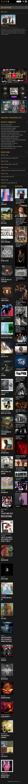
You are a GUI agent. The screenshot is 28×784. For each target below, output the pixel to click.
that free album (8, 29)
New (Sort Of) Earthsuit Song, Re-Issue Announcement (10, 126)
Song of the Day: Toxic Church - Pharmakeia (8, 128)
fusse (19, 781)
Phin (21, 29)
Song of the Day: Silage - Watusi (6, 124)
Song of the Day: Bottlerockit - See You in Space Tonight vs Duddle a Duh (13, 139)
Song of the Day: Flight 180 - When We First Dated (9, 138)
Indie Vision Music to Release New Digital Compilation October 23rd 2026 (13, 131)
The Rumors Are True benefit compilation (8, 141)
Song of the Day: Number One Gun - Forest (8, 148)
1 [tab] (2, 112)
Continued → (4, 83)
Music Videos (8, 27)
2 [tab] (3, 112)
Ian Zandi (3, 27)
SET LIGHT (19, 1)
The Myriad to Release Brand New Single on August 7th (10, 136)
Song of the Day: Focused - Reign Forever (8, 129)
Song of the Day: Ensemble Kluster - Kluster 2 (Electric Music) (11, 146)
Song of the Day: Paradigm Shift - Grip (7, 144)
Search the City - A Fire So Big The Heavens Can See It (10, 133)
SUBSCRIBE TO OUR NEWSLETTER (11, 117)
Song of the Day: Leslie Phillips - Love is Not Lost (9, 143)
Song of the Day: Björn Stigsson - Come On (8, 164)
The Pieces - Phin (5, 26)
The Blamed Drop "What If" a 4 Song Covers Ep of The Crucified (12, 135)
